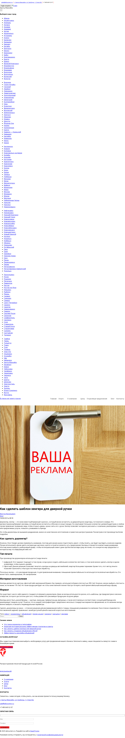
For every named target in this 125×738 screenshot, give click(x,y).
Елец (6, 104)
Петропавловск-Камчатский (15, 269)
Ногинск (7, 236)
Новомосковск (9, 221)
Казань (6, 125)
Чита (6, 377)
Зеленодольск (9, 113)
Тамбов (7, 339)
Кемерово (8, 138)
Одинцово (8, 245)
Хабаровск (8, 360)
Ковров (7, 149)
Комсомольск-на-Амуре (13, 153)
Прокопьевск (9, 275)
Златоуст (7, 115)
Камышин (7, 134)
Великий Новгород (11, 64)
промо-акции (38, 614)
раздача (48, 614)
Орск (6, 258)
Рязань (6, 294)
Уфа (5, 358)
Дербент (7, 89)
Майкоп (7, 185)
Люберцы (7, 177)
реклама (64, 614)
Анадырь (7, 23)
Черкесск (7, 375)
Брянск (6, 61)
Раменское (8, 283)
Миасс (6, 190)
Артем (6, 31)
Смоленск (7, 320)
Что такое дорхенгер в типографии (17, 624)
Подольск (7, 271)
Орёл (6, 251)
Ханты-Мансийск (6, 8)
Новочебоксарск (10, 228)
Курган (6, 168)
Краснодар (8, 164)
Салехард (7, 298)
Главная (53, 399)
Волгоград (8, 72)
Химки (6, 367)
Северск (7, 311)
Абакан (6, 18)
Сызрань (7, 331)
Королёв (7, 157)
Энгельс (7, 388)
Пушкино (7, 279)
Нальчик (7, 202)
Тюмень (7, 349)
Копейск (7, 155)
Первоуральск (9, 262)
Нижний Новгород (11, 215)
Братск (6, 59)
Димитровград (10, 93)
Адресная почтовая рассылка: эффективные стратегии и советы (28, 626)
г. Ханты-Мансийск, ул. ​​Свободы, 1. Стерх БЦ (28, 2)
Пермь (6, 264)
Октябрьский (9, 247)
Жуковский (8, 110)
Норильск (7, 239)
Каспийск (7, 136)
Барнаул (7, 44)
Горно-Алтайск (9, 84)
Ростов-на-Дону (10, 287)
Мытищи (7, 198)
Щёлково (7, 382)
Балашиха (8, 42)
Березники (8, 53)
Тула (6, 347)
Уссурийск (8, 356)
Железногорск (9, 108)
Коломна (7, 151)
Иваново (7, 117)
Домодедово (9, 97)
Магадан (7, 179)
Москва (7, 192)
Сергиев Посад (9, 313)
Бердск (6, 51)
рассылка (56, 614)
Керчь (6, 141)
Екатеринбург (9, 102)
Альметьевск (9, 20)
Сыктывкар (8, 333)
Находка (7, 205)
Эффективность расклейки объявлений (19, 633)
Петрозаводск (9, 267)
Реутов (6, 285)
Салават (7, 296)
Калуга (6, 130)
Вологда (7, 79)
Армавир (7, 29)
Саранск (7, 305)
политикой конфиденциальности (50, 735)
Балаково (7, 40)
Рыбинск (7, 292)
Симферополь (9, 318)
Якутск (6, 393)
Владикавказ (9, 68)
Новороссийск (9, 223)
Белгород (7, 48)
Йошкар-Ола (9, 123)
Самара (7, 300)
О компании (72, 399)
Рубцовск (7, 290)
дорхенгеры (15, 614)
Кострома (7, 159)
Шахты (6, 380)
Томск (6, 345)
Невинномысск (9, 207)
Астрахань (8, 35)
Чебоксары (8, 369)
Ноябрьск (7, 241)
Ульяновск (8, 354)
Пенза (6, 260)
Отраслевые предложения (97, 399)
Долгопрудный (9, 95)
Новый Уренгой (10, 234)
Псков (6, 277)
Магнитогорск (9, 183)
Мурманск (8, 194)
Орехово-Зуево (10, 256)
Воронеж (7, 82)
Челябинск (8, 371)
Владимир (8, 70)
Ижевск (7, 119)
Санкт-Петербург (10, 303)
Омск (6, 249)
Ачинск (6, 38)
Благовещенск (9, 57)
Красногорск (9, 161)
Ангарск (7, 25)
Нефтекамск (8, 210)
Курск (6, 170)
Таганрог (7, 335)
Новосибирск (9, 226)
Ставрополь (8, 324)
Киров (6, 143)
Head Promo (34, 731)
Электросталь (9, 384)
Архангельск (8, 33)
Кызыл (6, 172)
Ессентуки (8, 106)
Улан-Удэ (7, 352)
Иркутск (7, 121)
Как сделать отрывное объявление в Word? (21, 631)
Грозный (7, 87)
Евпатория (8, 100)
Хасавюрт (7, 365)
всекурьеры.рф (6, 671)
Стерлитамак (9, 328)
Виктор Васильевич (7, 514)
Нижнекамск (9, 213)
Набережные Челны (11, 200)
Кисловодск (8, 146)
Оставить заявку (6, 647)
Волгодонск (8, 74)
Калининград (9, 128)
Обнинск (7, 243)
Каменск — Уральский (12, 132)
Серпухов (7, 316)
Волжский (8, 76)
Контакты (120, 399)
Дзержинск (8, 91)
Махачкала (8, 187)
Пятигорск (8, 281)
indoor (6, 614)
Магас (6, 181)
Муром (6, 196)
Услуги (60, 399)
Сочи (6, 322)
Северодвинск (9, 309)
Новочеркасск (9, 230)
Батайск (7, 46)
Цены (82, 399)
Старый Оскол (9, 326)
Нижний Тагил (9, 217)
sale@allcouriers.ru (7, 2)
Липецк (7, 174)
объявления (26, 614)
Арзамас (7, 27)
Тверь (6, 341)
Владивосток (9, 66)
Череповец (8, 373)
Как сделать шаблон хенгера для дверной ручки (22, 629)
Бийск (6, 55)
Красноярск (8, 166)
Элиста (6, 386)
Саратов (7, 307)
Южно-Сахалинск (10, 390)
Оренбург (7, 254)
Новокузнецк (9, 219)
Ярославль (8, 395)
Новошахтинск (9, 232)
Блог (112, 399)
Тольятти (7, 343)
